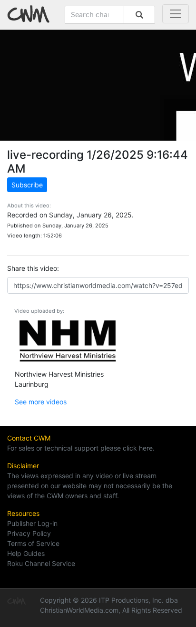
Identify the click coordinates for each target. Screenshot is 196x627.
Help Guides (26, 553)
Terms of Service (33, 543)
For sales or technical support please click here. (81, 448)
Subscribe (27, 185)
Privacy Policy (29, 533)
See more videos (41, 402)
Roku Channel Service (41, 563)
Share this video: (33, 268)
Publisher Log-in (32, 523)
